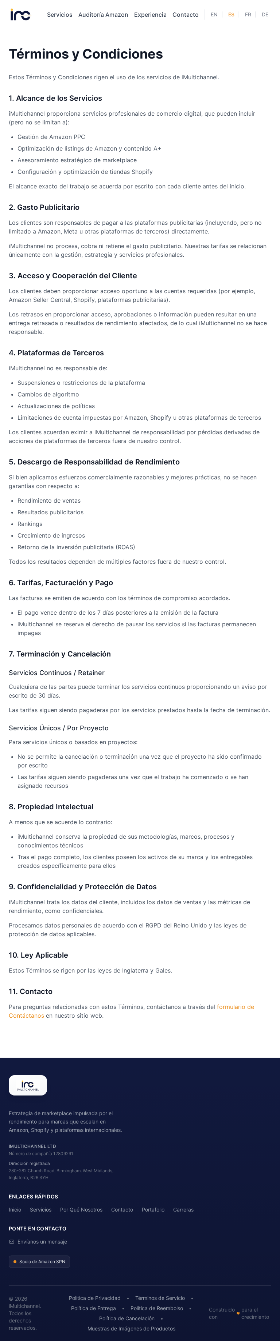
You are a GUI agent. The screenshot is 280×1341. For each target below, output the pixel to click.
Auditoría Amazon (103, 14)
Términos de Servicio (160, 1298)
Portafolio (153, 1209)
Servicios (60, 14)
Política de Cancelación (127, 1318)
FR (248, 14)
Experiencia (150, 14)
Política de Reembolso (157, 1308)
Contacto (185, 14)
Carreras (183, 1209)
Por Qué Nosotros (81, 1209)
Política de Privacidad (95, 1298)
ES (231, 14)
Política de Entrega (93, 1308)
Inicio (15, 1209)
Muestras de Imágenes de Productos (131, 1328)
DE (265, 14)
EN (214, 14)
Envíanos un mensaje (42, 1241)
